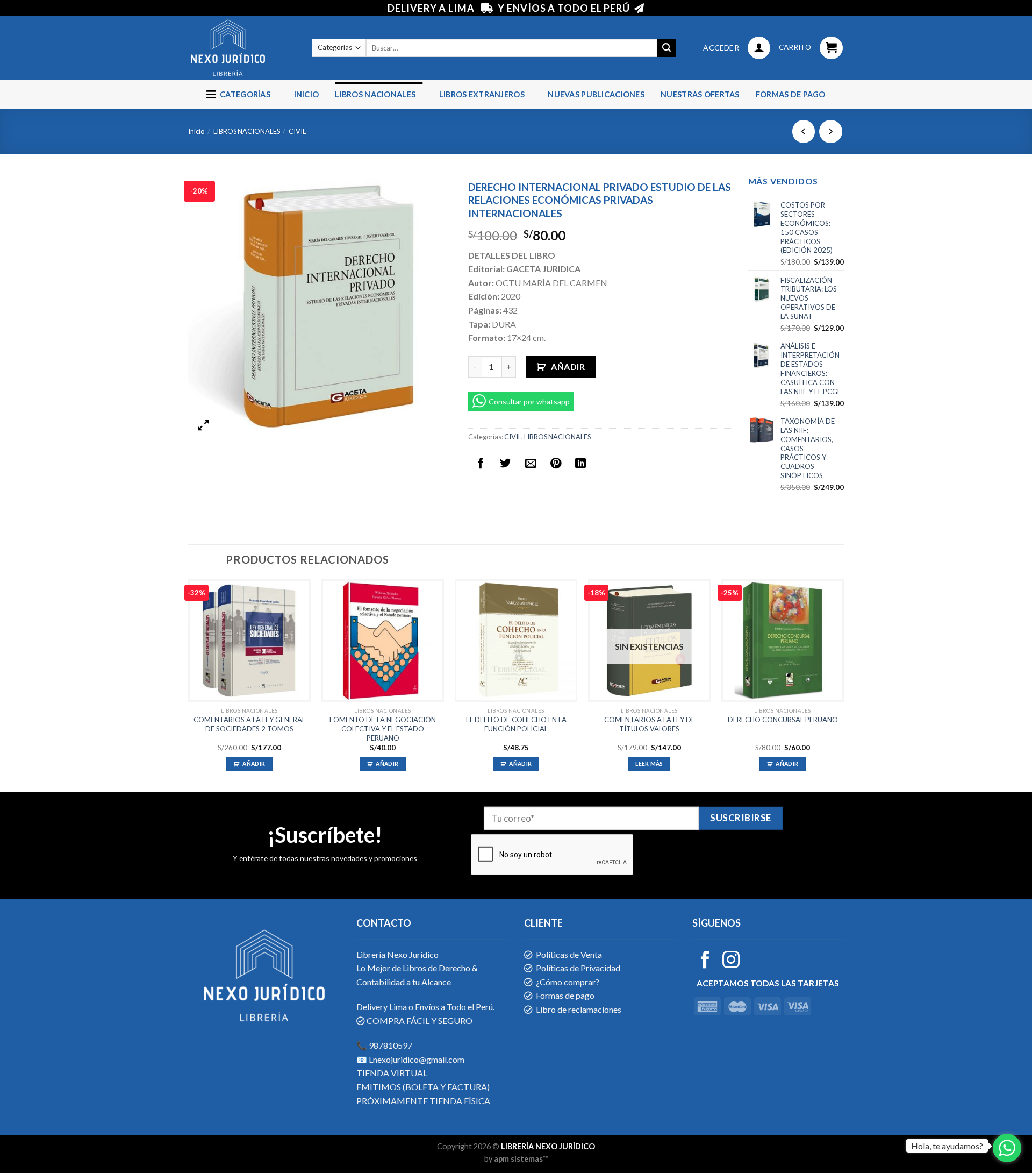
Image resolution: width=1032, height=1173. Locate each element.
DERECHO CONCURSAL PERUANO (783, 719)
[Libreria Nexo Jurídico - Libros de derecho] (242, 48)
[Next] (843, 684)
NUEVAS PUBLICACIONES (596, 94)
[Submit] (666, 48)
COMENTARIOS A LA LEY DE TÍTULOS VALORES (649, 724)
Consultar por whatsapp (529, 401)
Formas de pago (791, 94)
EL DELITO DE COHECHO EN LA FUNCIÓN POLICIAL (516, 724)
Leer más (649, 763)
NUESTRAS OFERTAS (700, 94)
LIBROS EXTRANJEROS (482, 94)
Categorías (243, 94)
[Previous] (189, 684)
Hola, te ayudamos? (947, 1146)
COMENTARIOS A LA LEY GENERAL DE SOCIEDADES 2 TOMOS (249, 724)
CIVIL (297, 131)
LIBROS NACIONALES (375, 94)
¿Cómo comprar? (567, 982)
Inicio (306, 94)
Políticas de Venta (569, 954)
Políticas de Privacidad (578, 968)
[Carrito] (831, 48)
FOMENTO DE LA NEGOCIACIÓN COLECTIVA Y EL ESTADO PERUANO (382, 728)
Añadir (568, 366)
